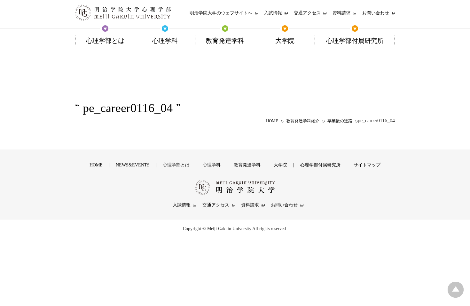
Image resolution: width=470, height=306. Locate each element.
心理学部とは (176, 165)
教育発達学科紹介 (302, 120)
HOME (272, 120)
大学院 (280, 165)
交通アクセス (215, 205)
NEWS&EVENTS (133, 165)
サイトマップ (367, 165)
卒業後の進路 (339, 120)
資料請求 (250, 205)
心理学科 (212, 165)
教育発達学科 (247, 165)
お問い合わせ (284, 205)
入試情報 (182, 205)
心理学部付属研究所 (320, 165)
